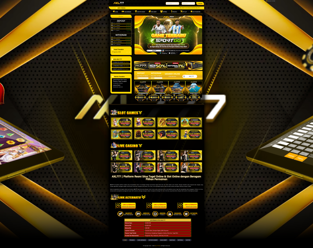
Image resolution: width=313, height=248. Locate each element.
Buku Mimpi (153, 11)
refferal (180, 240)
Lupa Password (196, 11)
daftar (188, 240)
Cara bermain (127, 11)
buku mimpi (163, 240)
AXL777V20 (157, 245)
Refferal (165, 11)
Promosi (174, 11)
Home (116, 11)
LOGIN (200, 3)
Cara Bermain (142, 240)
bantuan (172, 240)
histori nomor (153, 240)
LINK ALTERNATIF (128, 205)
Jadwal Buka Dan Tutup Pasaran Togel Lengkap (120, 80)
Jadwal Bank (116, 85)
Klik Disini (126, 62)
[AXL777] (168, 65)
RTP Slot (185, 11)
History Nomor (141, 11)
